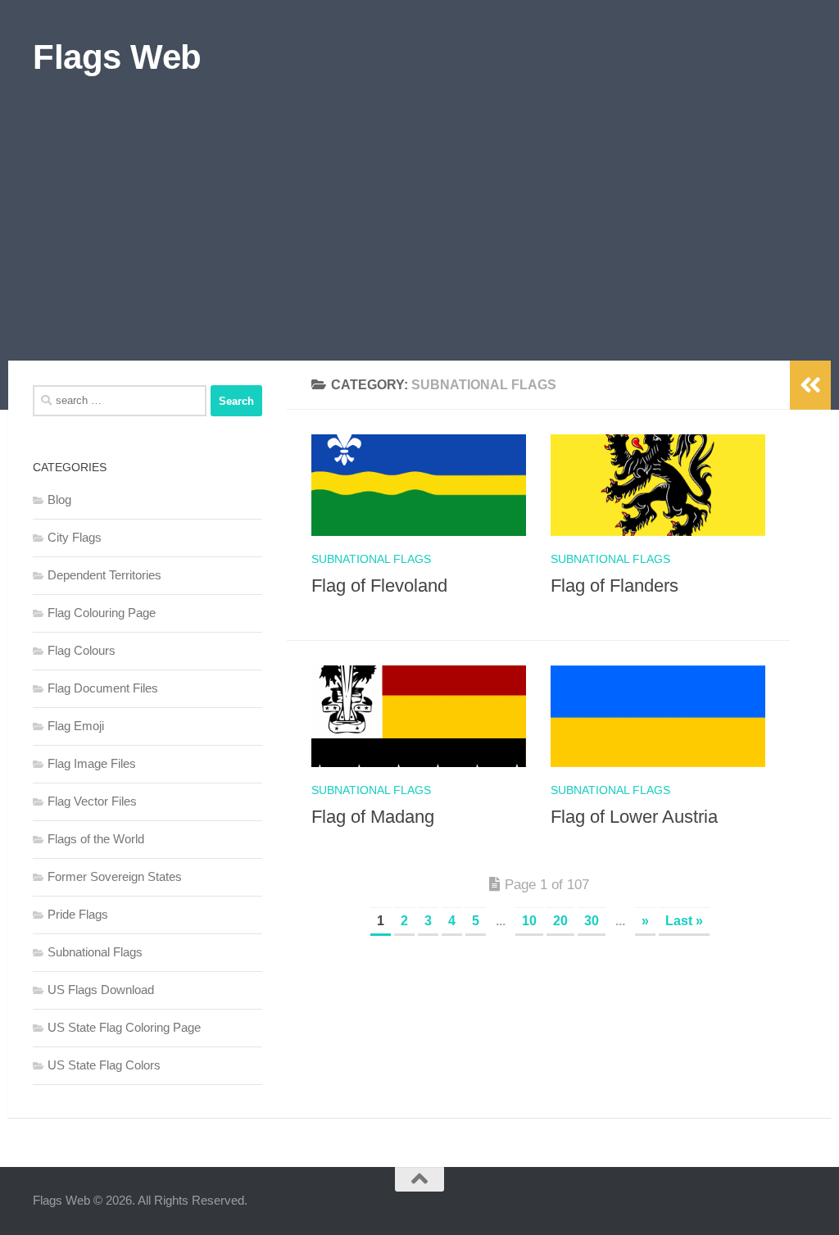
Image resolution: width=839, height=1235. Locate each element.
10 (529, 921)
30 (591, 921)
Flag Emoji (76, 726)
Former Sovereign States (115, 876)
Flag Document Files (103, 688)
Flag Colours (82, 650)
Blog (59, 499)
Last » (684, 921)
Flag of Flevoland (379, 585)
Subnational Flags (371, 558)
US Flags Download (101, 990)
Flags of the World (96, 839)
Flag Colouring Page (102, 613)
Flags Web (117, 57)
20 (560, 921)
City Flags (75, 537)
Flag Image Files (92, 763)
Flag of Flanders (614, 585)
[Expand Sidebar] (810, 385)
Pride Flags (78, 914)
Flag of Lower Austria (634, 816)
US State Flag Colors (104, 1065)
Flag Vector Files (92, 801)
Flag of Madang (372, 816)
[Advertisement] (419, 237)
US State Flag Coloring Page (124, 1027)
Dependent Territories (104, 575)
